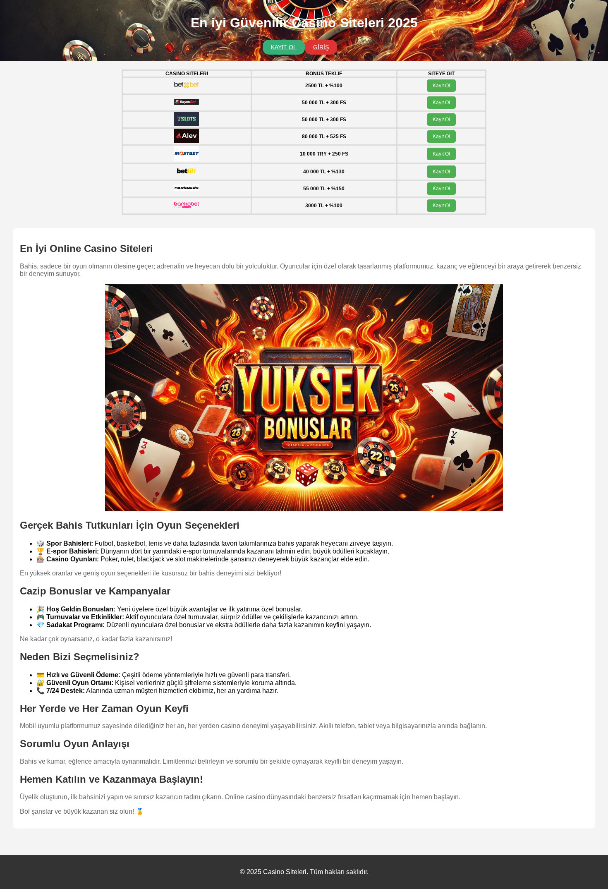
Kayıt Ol (441, 86)
